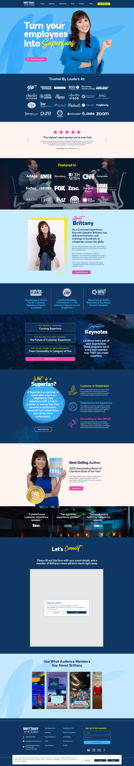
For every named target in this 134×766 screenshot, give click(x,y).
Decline (100, 760)
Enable (76, 612)
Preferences (87, 760)
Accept (113, 760)
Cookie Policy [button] (56, 759)
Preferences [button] (24, 761)
